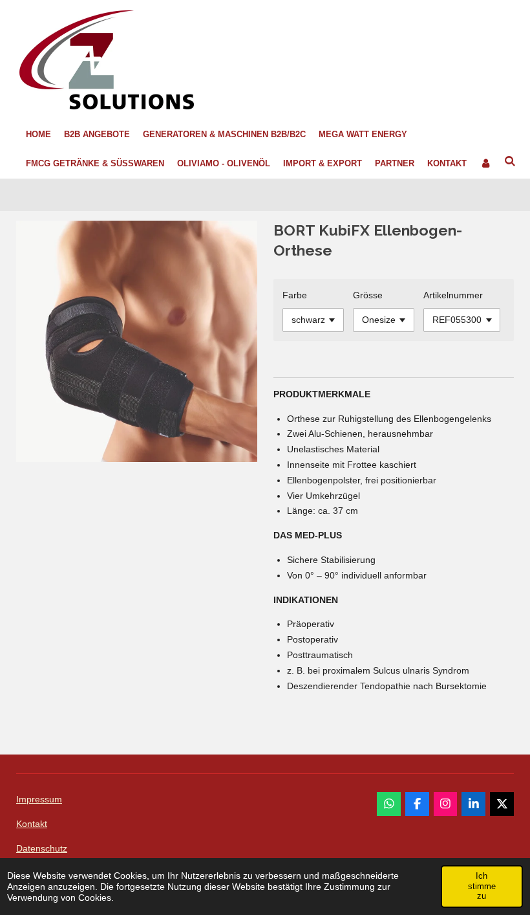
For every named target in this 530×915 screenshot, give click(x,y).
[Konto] (485, 164)
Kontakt (31, 824)
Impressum (39, 799)
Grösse (368, 295)
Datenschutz (41, 848)
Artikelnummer (453, 295)
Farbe (294, 295)
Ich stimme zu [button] (482, 886)
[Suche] (510, 162)
